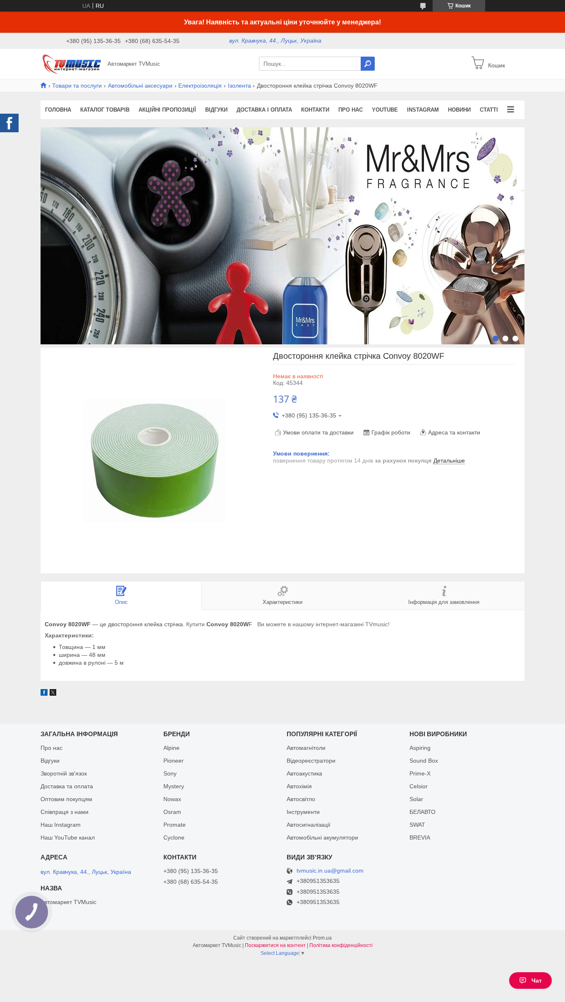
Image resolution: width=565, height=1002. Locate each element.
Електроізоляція (200, 85)
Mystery (173, 786)
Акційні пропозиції (167, 110)
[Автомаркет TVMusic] (72, 63)
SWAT (417, 824)
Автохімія (299, 786)
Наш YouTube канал (68, 837)
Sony (170, 773)
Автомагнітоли (306, 747)
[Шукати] (368, 64)
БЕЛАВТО (422, 812)
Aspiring (420, 747)
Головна (58, 110)
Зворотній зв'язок (64, 773)
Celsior (418, 786)
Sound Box (423, 760)
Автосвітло (301, 799)
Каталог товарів (104, 110)
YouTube (385, 110)
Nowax (172, 799)
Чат (536, 980)
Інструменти (303, 812)
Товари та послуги (77, 85)
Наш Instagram (61, 824)
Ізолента (239, 85)
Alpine (171, 747)
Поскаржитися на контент (275, 945)
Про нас (350, 110)
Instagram (423, 110)
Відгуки (216, 110)
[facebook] (44, 693)
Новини (459, 110)
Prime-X (420, 773)
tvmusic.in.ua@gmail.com (330, 871)
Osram (172, 812)
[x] (53, 693)
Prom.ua (322, 938)
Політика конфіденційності (341, 945)
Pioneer (173, 760)
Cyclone (173, 837)
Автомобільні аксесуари (140, 85)
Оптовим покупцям (66, 799)
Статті (489, 110)
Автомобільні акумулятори (322, 837)
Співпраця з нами (65, 812)
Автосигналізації (308, 824)
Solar (416, 799)
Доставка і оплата (264, 110)
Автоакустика (304, 773)
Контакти (315, 110)
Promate (174, 824)
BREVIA (419, 837)
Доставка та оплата (67, 786)
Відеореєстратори (311, 760)
